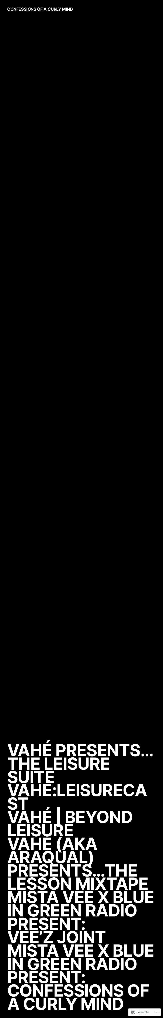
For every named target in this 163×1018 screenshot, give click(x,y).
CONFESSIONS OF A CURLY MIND (40, 9)
